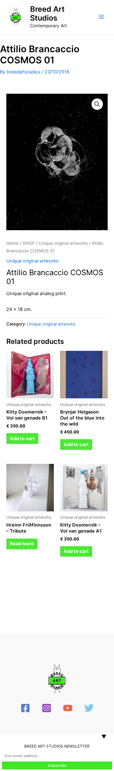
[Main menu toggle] (101, 16)
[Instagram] (46, 708)
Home (12, 243)
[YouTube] (67, 708)
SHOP (28, 243)
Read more (22, 544)
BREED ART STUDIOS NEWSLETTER (57, 746)
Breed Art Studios (47, 13)
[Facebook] (25, 708)
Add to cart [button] (22, 438)
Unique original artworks (63, 243)
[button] (97, 104)
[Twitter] (89, 708)
